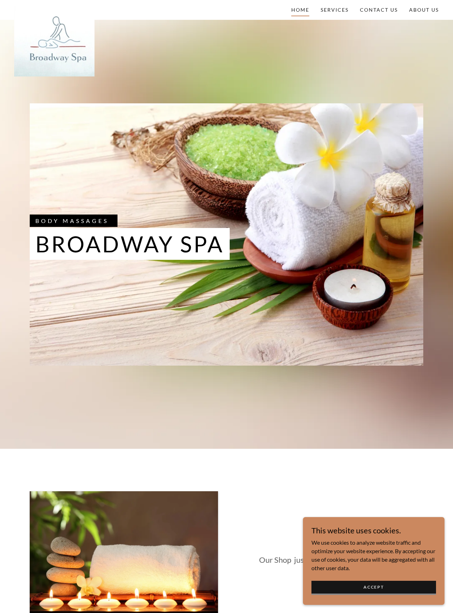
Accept (373, 587)
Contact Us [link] (379, 10)
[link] (54, 8)
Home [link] (300, 10)
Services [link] (335, 10)
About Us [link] (424, 10)
